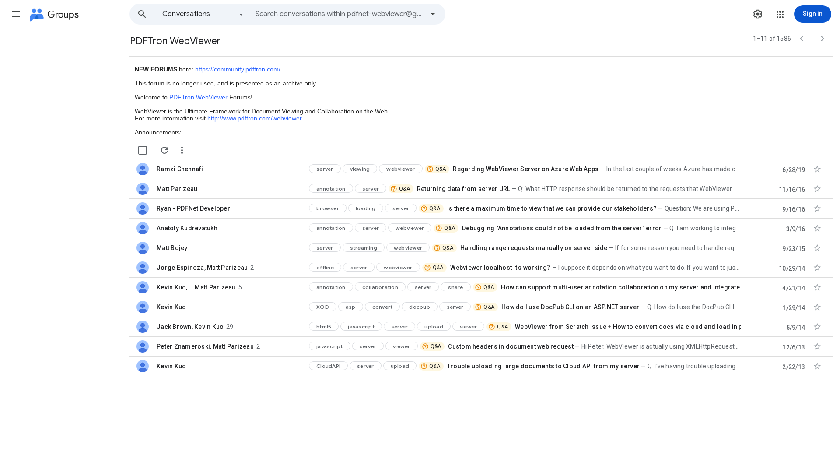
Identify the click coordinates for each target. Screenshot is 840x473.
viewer (468, 326)
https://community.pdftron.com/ (237, 69)
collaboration (380, 287)
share (455, 287)
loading (366, 208)
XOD (322, 307)
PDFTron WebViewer (198, 97)
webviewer (400, 169)
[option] (203, 14)
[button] (15, 14)
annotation (331, 188)
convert (382, 307)
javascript (361, 326)
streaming (363, 247)
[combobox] (339, 14)
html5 (323, 326)
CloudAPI (328, 366)
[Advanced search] (432, 14)
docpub (419, 307)
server (324, 169)
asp (351, 307)
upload (433, 326)
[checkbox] (142, 150)
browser (327, 208)
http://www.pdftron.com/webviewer (254, 118)
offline (325, 267)
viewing (360, 169)
